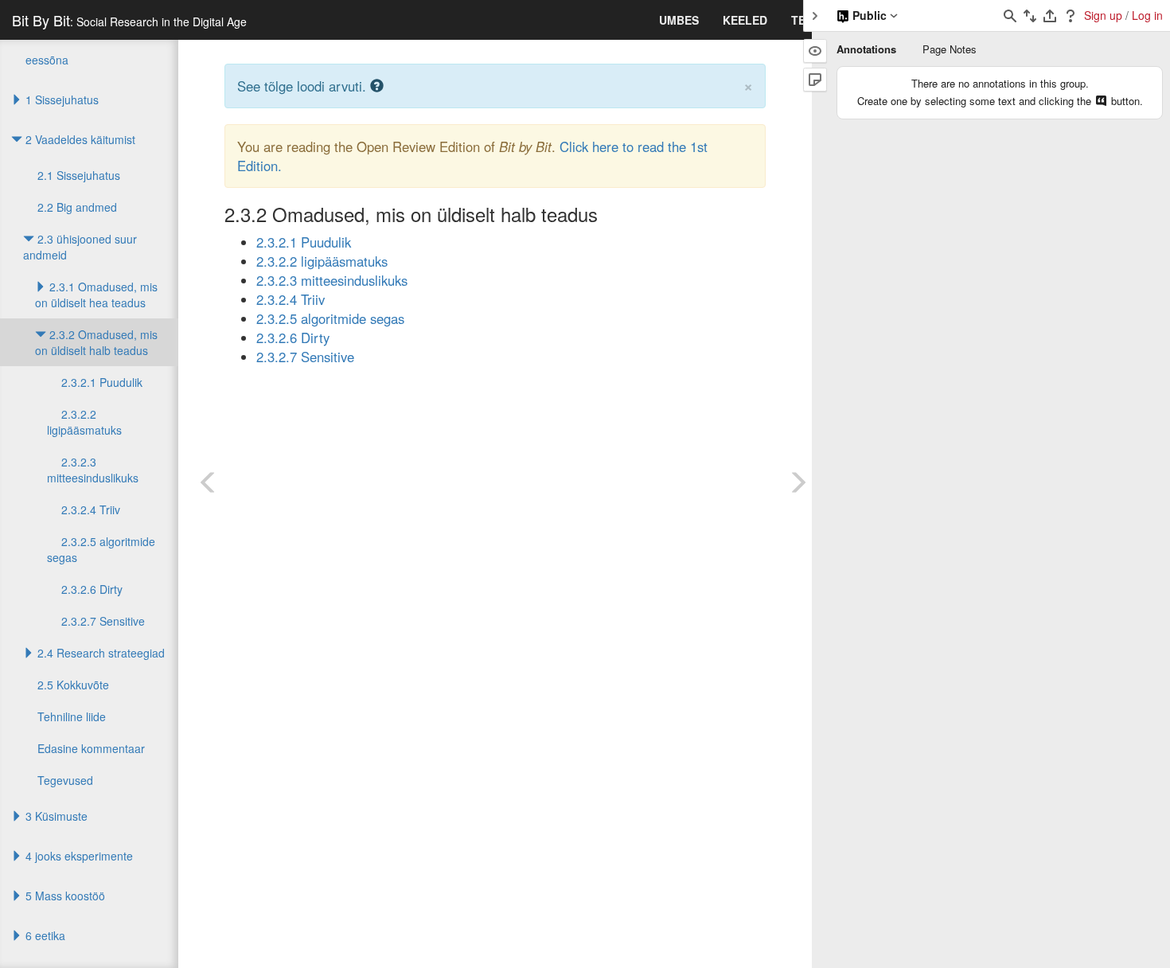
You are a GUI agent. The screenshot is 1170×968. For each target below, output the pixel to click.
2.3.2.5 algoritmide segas (330, 318)
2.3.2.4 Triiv (290, 299)
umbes (679, 20)
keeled (745, 20)
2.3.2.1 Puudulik (303, 242)
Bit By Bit (129, 20)
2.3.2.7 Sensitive (305, 356)
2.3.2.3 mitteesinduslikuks (332, 280)
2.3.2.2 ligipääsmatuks (322, 261)
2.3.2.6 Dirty (293, 337)
